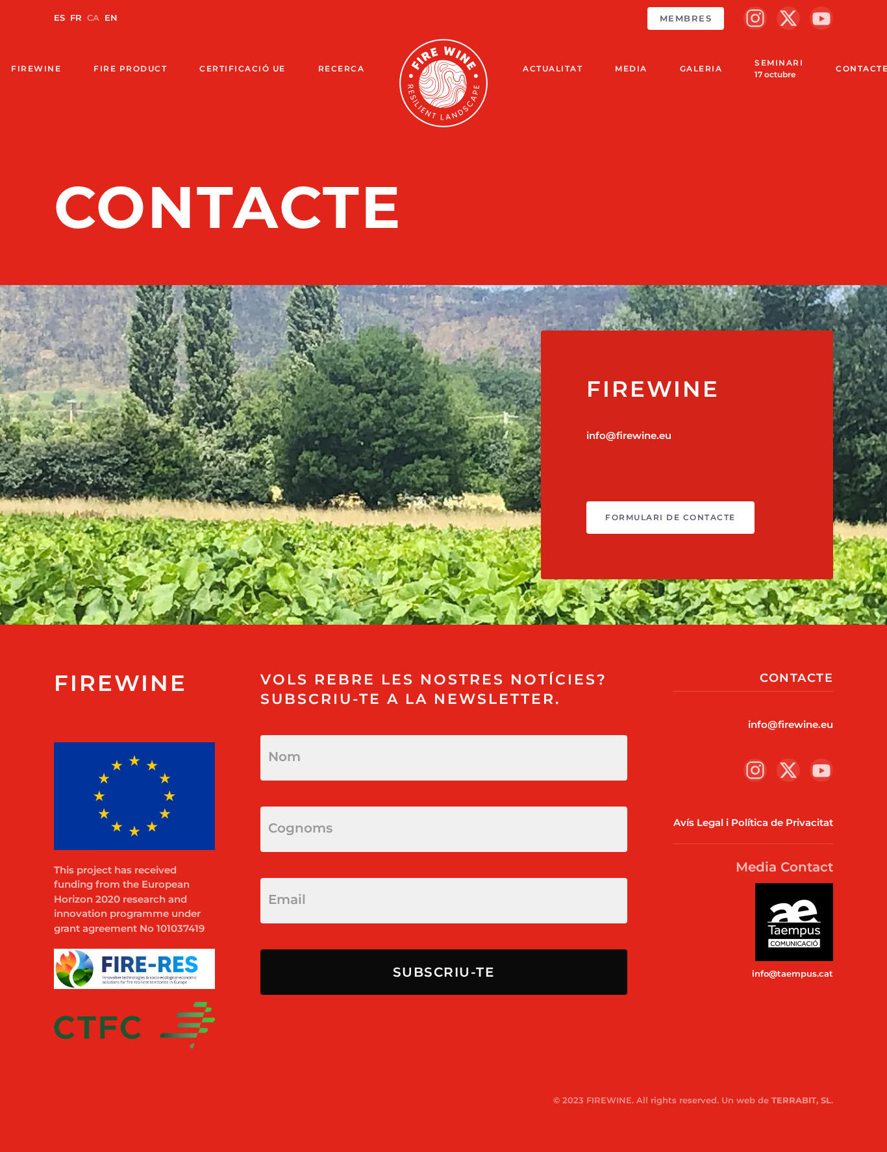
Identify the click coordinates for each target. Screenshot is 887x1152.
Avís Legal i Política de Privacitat (753, 822)
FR (77, 17)
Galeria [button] (701, 68)
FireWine (36, 68)
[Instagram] (755, 18)
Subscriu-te (444, 972)
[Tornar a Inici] (443, 83)
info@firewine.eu (628, 435)
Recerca (341, 68)
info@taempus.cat (792, 973)
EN (111, 17)
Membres (686, 18)
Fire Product (130, 68)
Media (631, 68)
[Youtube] (821, 18)
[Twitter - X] (788, 18)
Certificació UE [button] (242, 68)
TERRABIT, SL (801, 1100)
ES (61, 17)
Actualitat (552, 68)
